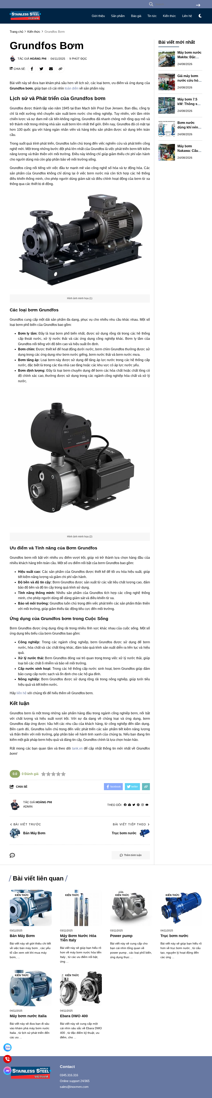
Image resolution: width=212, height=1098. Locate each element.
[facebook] (125, 805)
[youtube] (147, 805)
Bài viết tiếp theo (129, 824)
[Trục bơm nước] (181, 908)
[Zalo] (7, 1047)
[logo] (25, 21)
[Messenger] (7, 1071)
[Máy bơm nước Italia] (31, 988)
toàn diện (71, 88)
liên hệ (21, 693)
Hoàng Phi (38, 58)
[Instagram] (142, 805)
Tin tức (152, 16)
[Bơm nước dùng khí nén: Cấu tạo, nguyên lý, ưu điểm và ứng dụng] (166, 129)
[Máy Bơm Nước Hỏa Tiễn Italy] (81, 908)
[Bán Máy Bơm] (31, 908)
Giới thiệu (98, 16)
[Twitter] (133, 805)
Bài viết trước (27, 824)
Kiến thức (169, 16)
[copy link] (60, 69)
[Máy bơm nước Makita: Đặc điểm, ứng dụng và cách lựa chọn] (166, 58)
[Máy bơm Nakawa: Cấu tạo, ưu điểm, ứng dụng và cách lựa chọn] (166, 152)
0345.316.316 (69, 1075)
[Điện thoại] (7, 1059)
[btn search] (198, 5)
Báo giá (136, 16)
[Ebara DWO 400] (81, 988)
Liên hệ (187, 16)
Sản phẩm (118, 16)
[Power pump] (131, 908)
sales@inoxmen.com (74, 1086)
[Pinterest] (138, 805)
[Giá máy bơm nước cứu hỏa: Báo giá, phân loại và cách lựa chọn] (166, 82)
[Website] (129, 805)
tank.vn (77, 748)
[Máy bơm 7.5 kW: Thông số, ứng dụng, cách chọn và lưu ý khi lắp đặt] (166, 105)
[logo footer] (32, 1073)
